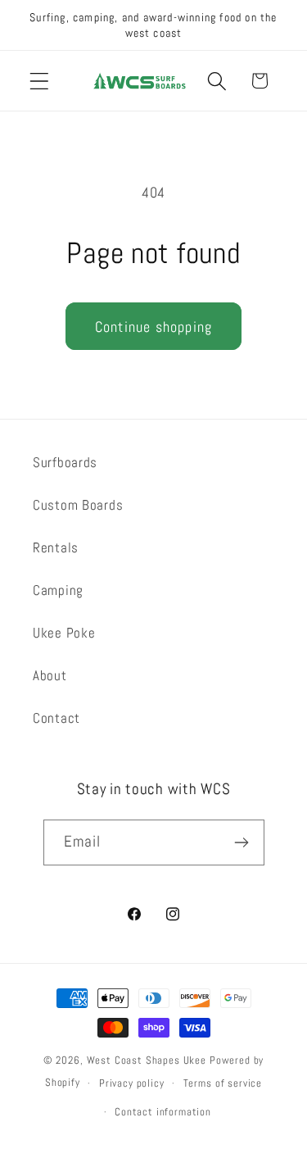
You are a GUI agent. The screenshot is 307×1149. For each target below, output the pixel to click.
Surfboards (65, 462)
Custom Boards (78, 505)
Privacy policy (132, 1083)
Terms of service (222, 1083)
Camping (58, 590)
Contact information (163, 1112)
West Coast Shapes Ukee (146, 1060)
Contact (56, 718)
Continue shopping (153, 326)
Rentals (56, 547)
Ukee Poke (64, 633)
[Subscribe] (242, 842)
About (50, 675)
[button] (39, 80)
